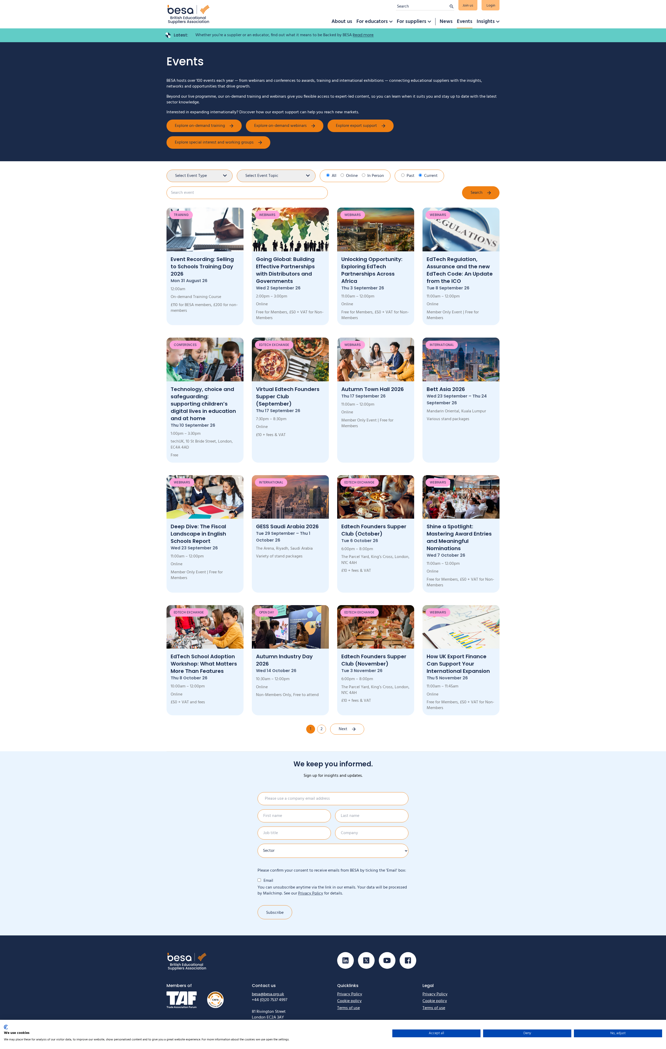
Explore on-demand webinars (280, 125)
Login (490, 6)
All (334, 176)
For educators (372, 21)
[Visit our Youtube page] (387, 960)
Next (343, 729)
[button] (391, 22)
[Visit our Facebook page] (408, 960)
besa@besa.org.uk (268, 994)
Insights (486, 21)
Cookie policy (349, 1001)
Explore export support (356, 125)
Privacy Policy (310, 893)
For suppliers (411, 21)
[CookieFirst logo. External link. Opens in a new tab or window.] (6, 1027)
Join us (468, 6)
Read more (363, 35)
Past (410, 176)
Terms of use (348, 1008)
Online (352, 176)
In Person (375, 176)
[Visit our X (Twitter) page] (366, 960)
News (446, 21)
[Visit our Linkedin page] (345, 960)
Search (477, 192)
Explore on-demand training (200, 125)
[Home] (188, 14)
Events (464, 21)
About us (341, 21)
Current (431, 176)
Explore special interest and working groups (214, 142)
